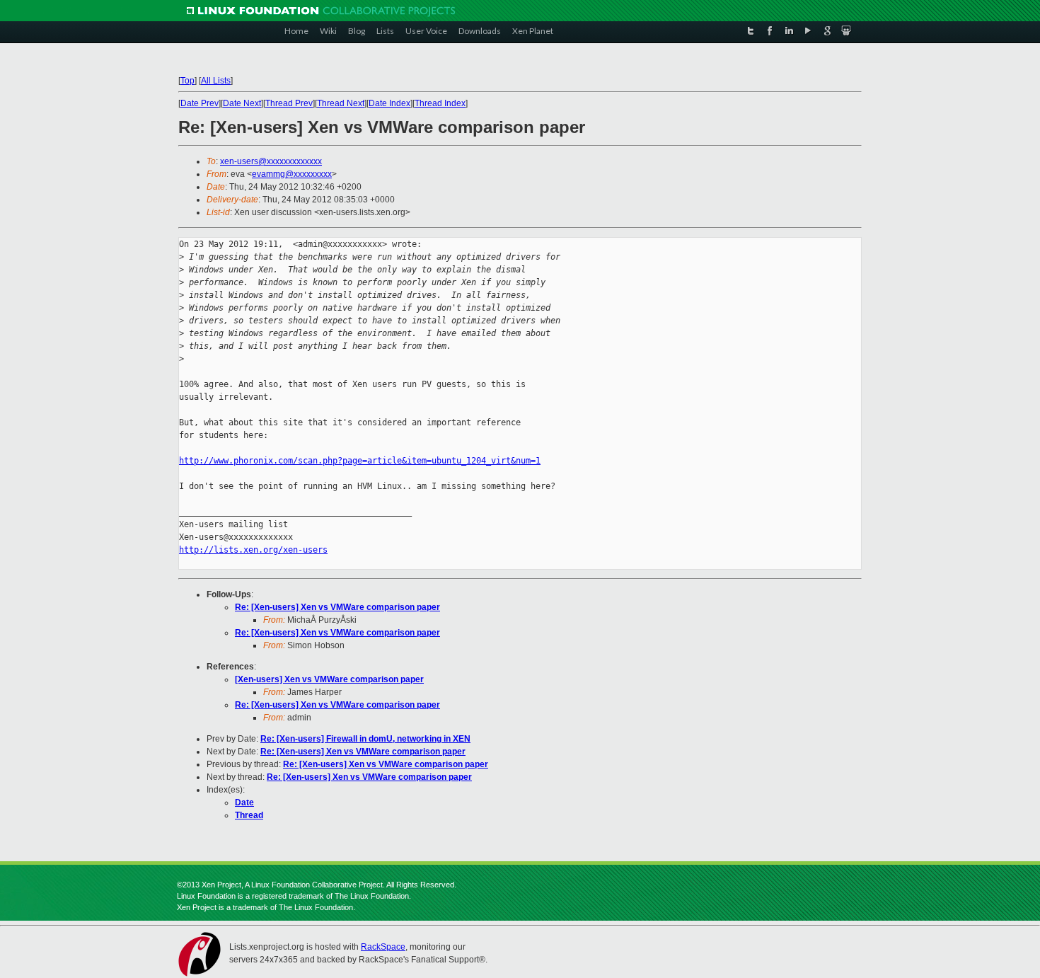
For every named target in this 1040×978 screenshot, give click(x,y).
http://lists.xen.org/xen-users (253, 550)
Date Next (242, 103)
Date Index (389, 103)
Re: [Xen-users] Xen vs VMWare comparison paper (337, 607)
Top (187, 81)
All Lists (216, 81)
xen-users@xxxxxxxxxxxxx (271, 161)
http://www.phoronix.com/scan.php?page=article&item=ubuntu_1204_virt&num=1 (360, 461)
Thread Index (440, 103)
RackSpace (383, 947)
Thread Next (340, 103)
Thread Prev (289, 103)
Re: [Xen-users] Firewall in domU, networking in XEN (365, 739)
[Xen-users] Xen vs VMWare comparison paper (329, 679)
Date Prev (199, 103)
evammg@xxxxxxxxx (292, 174)
